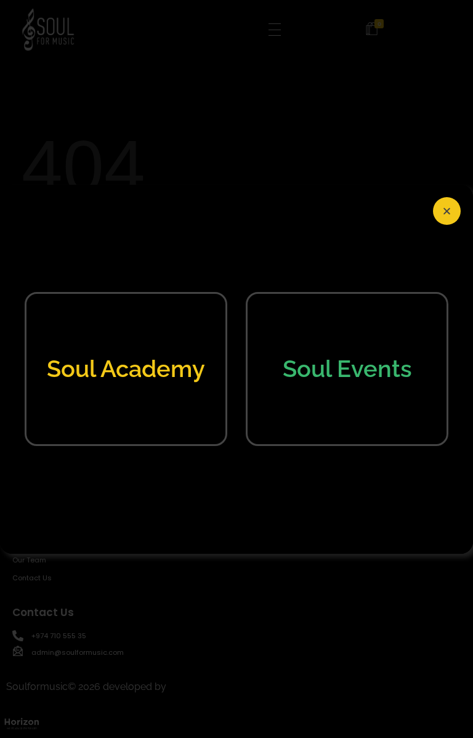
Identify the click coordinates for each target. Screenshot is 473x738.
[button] (447, 211)
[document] (236, 369)
